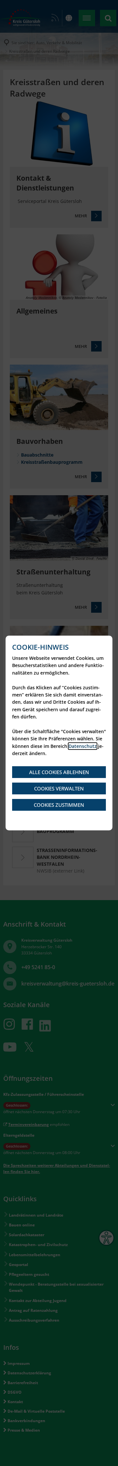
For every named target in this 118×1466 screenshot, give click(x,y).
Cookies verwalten (59, 788)
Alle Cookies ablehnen (59, 772)
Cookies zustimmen (59, 805)
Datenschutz (83, 746)
